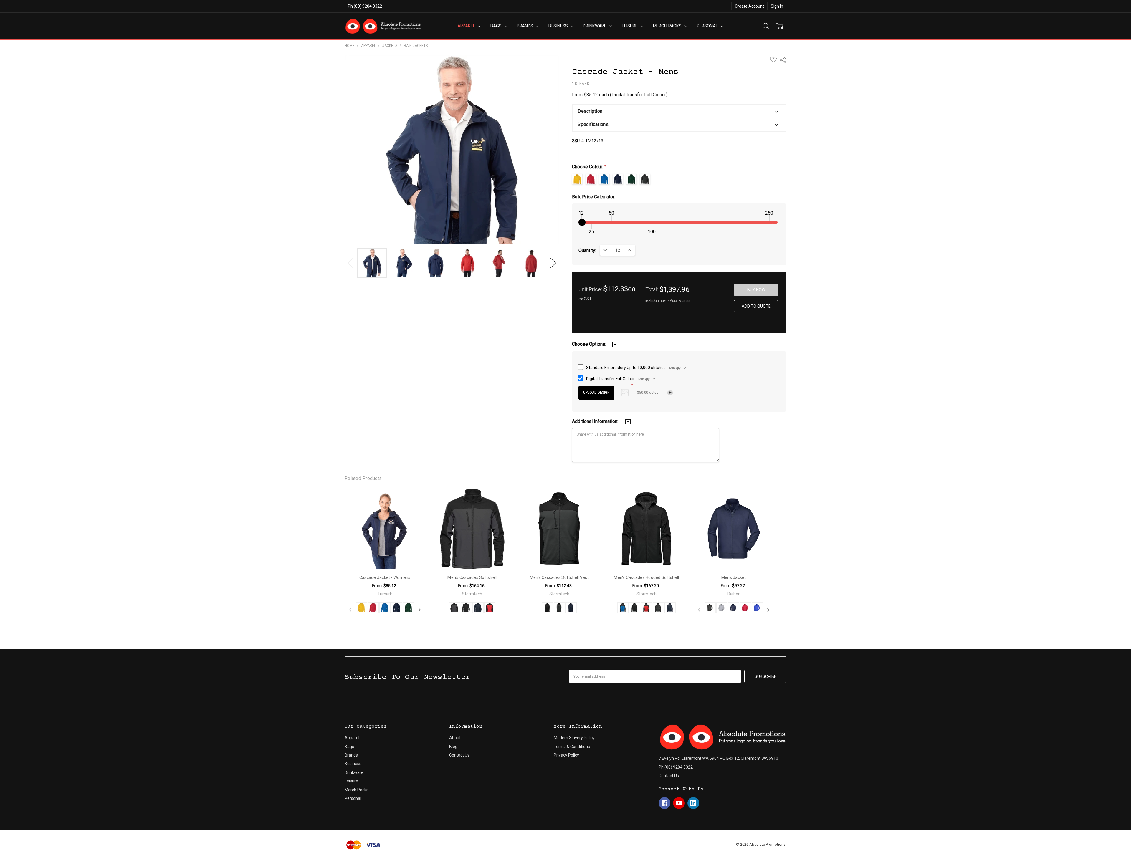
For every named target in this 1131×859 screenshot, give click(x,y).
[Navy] (733, 607)
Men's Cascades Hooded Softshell (646, 577)
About (455, 737)
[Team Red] (373, 607)
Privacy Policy (566, 755)
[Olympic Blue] (385, 607)
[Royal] (757, 607)
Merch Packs (668, 26)
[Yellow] (361, 607)
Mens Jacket (733, 577)
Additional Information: (595, 421)
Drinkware (595, 26)
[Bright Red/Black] (489, 607)
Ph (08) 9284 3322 (365, 6)
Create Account (749, 6)
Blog (453, 746)
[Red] (745, 607)
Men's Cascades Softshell (472, 577)
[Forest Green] (408, 607)
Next (553, 263)
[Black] (710, 607)
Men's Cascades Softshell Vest (559, 577)
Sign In (777, 6)
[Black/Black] (466, 607)
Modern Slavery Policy (574, 737)
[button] (679, 111)
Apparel (467, 26)
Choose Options (385, 557)
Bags (496, 26)
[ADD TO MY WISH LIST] (414, 499)
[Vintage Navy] (396, 607)
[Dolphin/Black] (454, 607)
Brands (525, 26)
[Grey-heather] (721, 607)
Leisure (630, 26)
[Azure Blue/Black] (623, 607)
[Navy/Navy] (478, 607)
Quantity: (587, 250)
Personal (708, 26)
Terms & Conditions (572, 746)
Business (558, 26)
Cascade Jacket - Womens (385, 577)
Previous (350, 263)
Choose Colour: (589, 167)
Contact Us (459, 755)
